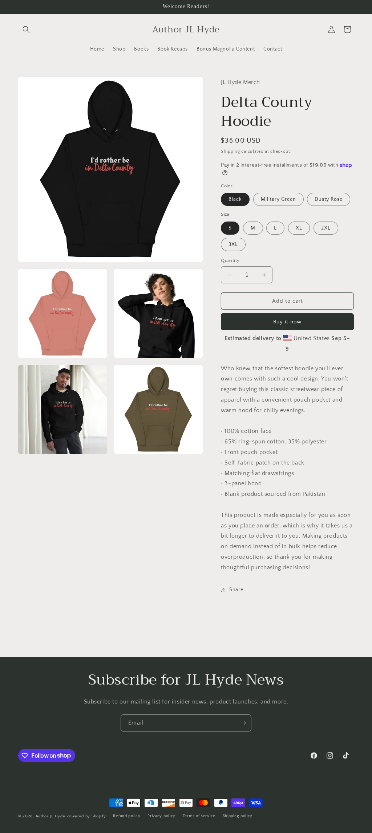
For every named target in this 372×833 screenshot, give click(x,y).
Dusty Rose (329, 199)
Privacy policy (161, 816)
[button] (26, 29)
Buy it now (287, 322)
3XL (233, 244)
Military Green (278, 199)
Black (235, 199)
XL (299, 228)
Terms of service (199, 816)
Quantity (230, 260)
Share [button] (236, 590)
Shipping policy (238, 816)
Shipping (230, 151)
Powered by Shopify (86, 816)
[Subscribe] (243, 723)
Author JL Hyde (51, 816)
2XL (326, 228)
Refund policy (126, 816)
